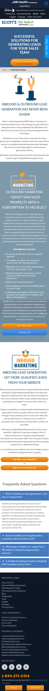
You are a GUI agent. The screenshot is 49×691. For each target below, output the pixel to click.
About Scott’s (8, 583)
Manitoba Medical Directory (14, 647)
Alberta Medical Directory (13, 639)
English (12, 17)
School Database (9, 626)
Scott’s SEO (7, 623)
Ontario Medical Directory (13, 636)
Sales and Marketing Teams (14, 585)
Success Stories (24, 14)
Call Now (13, 688)
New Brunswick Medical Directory (16, 644)
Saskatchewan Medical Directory (16, 655)
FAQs (4, 599)
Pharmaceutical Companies (14, 591)
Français (21, 17)
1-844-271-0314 (34, 17)
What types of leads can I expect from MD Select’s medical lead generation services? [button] (23, 550)
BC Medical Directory (11, 641)
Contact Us (10, 14)
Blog (4, 594)
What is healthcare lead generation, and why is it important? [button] (24, 495)
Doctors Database (9, 620)
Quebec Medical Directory (13, 652)
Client (42, 14)
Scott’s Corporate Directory (14, 617)
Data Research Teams (11, 588)
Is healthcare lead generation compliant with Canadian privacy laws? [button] (24, 563)
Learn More (24, 6)
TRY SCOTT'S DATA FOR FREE (24, 62)
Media (35, 14)
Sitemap (5, 604)
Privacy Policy (8, 607)
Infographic (7, 596)
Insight (5, 602)
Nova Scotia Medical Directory (15, 650)
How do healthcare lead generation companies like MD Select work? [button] (22, 537)
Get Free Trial (24, 326)
